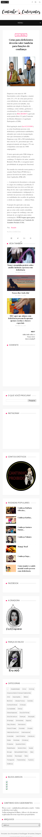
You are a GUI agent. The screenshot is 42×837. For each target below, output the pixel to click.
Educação (31, 716)
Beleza (26, 697)
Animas (31, 689)
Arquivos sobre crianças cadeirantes (19, 693)
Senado (13, 227)
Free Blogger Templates (26, 833)
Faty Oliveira (11, 724)
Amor (24, 689)
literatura (31, 736)
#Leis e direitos (14, 231)
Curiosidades (11, 708)
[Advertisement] (24, 366)
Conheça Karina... (25, 517)
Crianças (23, 705)
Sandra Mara (22, 748)
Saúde (31, 748)
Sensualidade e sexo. (21, 752)
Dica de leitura (12, 716)
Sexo (31, 752)
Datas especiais (12, 712)
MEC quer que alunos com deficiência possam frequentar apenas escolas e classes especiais (20, 319)
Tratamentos (21, 760)
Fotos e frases (11, 728)
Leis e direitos (21, 35)
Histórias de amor (13, 732)
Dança (20, 708)
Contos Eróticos (12, 705)
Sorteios (9, 756)
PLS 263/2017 (22, 114)
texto (26, 756)
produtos (10, 744)
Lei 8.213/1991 (27, 126)
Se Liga (9, 752)
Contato (30, 701)
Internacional (26, 732)
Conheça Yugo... (24, 556)
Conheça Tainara (24, 537)
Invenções (10, 736)
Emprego (10, 720)
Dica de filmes (24, 712)
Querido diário (20, 744)
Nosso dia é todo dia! (20, 293)
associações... (17, 697)
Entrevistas (19, 720)
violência (10, 764)
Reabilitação (11, 748)
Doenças (22, 716)
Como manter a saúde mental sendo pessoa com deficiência (27, 568)
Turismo (30, 760)
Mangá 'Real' (23, 546)
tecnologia (18, 756)
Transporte (10, 760)
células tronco (20, 701)
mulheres (16, 740)
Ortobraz (25, 740)
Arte (8, 697)
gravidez (22, 728)
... (7, 689)
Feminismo (21, 724)
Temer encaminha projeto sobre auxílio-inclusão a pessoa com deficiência (20, 267)
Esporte (28, 720)
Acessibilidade (15, 689)
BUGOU (9, 701)
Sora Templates (13, 833)
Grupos (29, 728)
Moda (9, 740)
